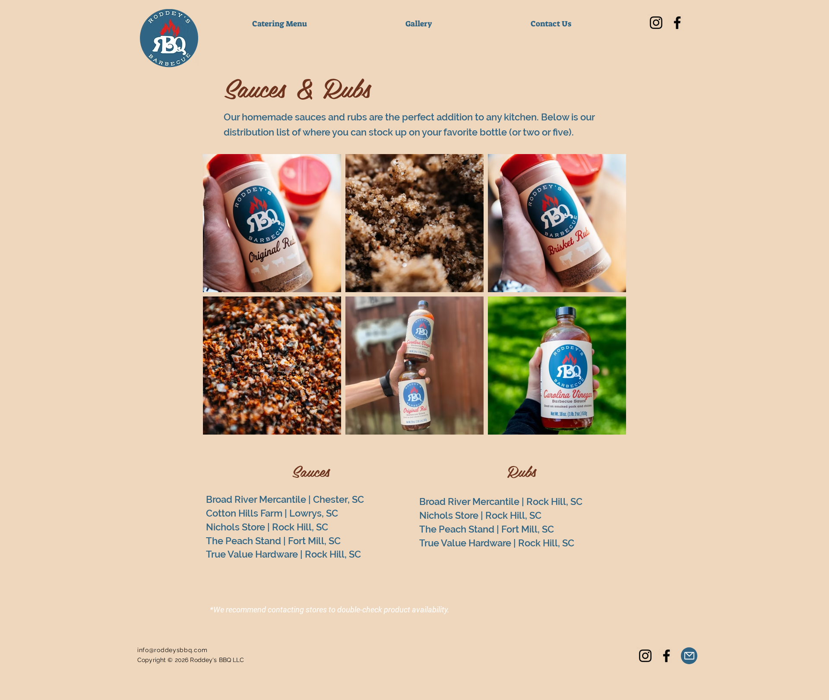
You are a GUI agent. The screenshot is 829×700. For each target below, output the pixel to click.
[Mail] (689, 655)
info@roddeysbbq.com (172, 649)
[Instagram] (656, 22)
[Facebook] (677, 22)
